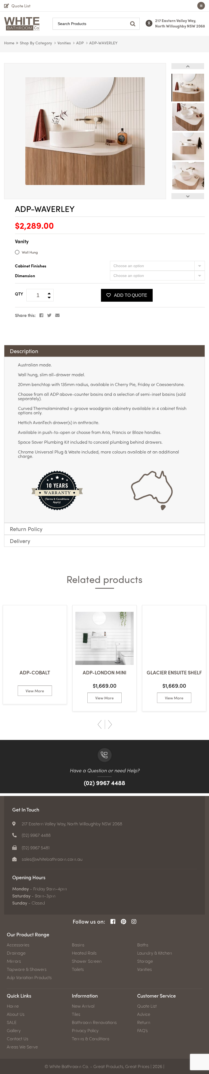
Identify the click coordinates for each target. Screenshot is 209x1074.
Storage (145, 961)
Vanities (64, 43)
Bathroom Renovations (94, 1022)
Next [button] (187, 196)
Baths (142, 945)
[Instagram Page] (133, 921)
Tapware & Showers (27, 969)
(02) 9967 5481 (36, 847)
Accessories (18, 945)
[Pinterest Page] (123, 921)
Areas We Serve (22, 1047)
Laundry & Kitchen (154, 953)
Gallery (14, 1030)
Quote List (147, 1006)
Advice (143, 1014)
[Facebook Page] (112, 921)
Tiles (76, 1014)
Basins (78, 945)
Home (9, 43)
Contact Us (17, 1038)
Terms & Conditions (90, 1038)
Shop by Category (36, 43)
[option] (85, 131)
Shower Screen (87, 961)
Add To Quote (130, 295)
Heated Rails (84, 953)
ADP (80, 43)
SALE (12, 1022)
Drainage (16, 953)
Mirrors (14, 961)
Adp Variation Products (29, 977)
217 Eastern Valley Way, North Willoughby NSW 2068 (180, 23)
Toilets (78, 969)
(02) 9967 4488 (104, 782)
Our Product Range (28, 934)
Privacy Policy (85, 1030)
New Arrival (83, 1006)
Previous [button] (187, 66)
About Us (15, 1014)
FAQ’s (142, 1030)
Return (143, 1022)
